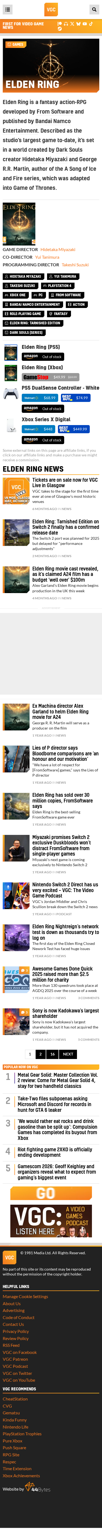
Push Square (14, 1447)
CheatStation (15, 1398)
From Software (55, 112)
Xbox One (18, 295)
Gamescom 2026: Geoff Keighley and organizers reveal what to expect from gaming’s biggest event (57, 1172)
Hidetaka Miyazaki (44, 159)
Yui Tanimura (47, 257)
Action (79, 304)
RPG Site (11, 1454)
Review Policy (16, 1338)
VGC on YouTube (19, 1379)
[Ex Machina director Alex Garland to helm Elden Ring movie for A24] (16, 717)
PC (41, 295)
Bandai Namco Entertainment (35, 304)
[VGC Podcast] (66, 23)
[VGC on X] (72, 23)
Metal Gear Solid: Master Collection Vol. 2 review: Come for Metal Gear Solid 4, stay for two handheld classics (58, 1081)
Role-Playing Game (25, 314)
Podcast (64, 914)
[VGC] (51, 9)
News (66, 509)
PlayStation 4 (59, 286)
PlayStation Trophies (22, 1433)
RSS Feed (11, 1345)
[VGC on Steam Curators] (60, 28)
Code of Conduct (19, 1317)
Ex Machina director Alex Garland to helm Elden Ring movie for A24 (60, 712)
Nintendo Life (15, 1426)
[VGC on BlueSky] (78, 23)
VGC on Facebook (20, 1352)
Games (18, 44)
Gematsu (11, 1412)
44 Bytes (37, 1487)
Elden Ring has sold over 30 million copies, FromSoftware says (62, 801)
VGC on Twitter (17, 1373)
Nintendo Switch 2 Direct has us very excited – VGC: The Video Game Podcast (65, 890)
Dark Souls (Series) (26, 332)
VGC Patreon (15, 1359)
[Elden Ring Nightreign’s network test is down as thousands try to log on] (16, 937)
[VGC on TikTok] (91, 23)
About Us (12, 1303)
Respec (9, 1461)
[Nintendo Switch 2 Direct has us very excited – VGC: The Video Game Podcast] (16, 895)
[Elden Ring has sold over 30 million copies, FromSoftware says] (16, 806)
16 (52, 1054)
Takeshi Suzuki (75, 264)
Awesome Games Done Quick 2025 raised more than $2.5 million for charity (62, 974)
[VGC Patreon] (60, 23)
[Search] (94, 9)
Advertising (13, 1310)
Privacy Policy (16, 1331)
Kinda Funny (15, 1419)
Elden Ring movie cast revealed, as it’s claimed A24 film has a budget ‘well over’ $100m (65, 574)
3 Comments (88, 998)
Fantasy (61, 314)
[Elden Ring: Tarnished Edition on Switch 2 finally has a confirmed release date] (16, 532)
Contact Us (13, 1324)
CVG (7, 1405)
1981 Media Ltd (37, 1253)
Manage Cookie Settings (25, 1296)
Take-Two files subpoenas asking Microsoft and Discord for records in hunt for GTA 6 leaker (54, 1104)
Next (68, 1054)
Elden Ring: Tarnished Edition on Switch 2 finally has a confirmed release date (65, 527)
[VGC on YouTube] (85, 23)
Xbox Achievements (21, 1475)
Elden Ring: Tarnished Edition (35, 323)
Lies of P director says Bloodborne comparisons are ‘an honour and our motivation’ (65, 754)
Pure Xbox (12, 1440)
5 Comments (88, 1039)
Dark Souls (69, 150)
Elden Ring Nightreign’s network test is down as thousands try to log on (65, 932)
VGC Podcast (15, 1366)
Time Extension (17, 1468)
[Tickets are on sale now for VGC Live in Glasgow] (16, 491)
